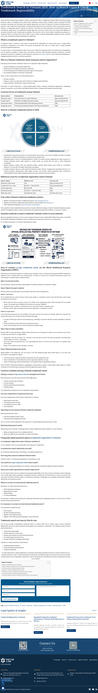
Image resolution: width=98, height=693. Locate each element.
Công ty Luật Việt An (90, 3)
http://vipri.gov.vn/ (49, 203)
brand (5, 605)
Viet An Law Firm (92, 3)
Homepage (26, 3)
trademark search (57, 605)
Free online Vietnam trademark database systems (15, 573)
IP (20, 605)
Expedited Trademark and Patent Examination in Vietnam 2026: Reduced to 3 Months (49, 619)
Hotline (3, 683)
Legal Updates (63, 3)
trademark (29, 605)
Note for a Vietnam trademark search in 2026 (13, 570)
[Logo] (7, 3)
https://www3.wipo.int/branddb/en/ (30, 205)
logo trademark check (28, 267)
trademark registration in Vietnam (46, 438)
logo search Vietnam (44, 54)
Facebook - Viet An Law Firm (89, 689)
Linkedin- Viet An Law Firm (96, 689)
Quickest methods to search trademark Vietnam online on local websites (20, 575)
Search (96, 3)
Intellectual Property (13, 605)
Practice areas (42, 3)
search (23, 605)
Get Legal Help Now (10, 599)
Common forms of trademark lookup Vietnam (13, 568)
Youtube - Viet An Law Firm (93, 689)
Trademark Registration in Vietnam (13, 617)
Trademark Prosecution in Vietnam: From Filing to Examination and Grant (81, 618)
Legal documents (52, 3)
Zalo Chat (3, 688)
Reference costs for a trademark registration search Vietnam (17, 571)
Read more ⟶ (5, 626)
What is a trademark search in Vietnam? (12, 564)
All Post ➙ (94, 610)
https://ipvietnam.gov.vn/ (41, 201)
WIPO (64, 605)
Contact (74, 3)
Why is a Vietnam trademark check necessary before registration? (19, 566)
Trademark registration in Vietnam (42, 605)
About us (33, 3)
